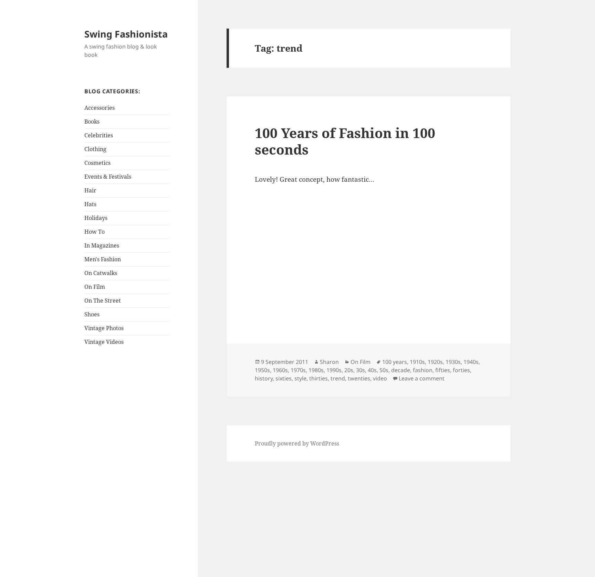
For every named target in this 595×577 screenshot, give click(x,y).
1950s (262, 370)
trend (338, 378)
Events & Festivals (107, 176)
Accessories (99, 108)
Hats (90, 204)
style (300, 378)
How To (94, 231)
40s (372, 370)
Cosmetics (97, 163)
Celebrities (98, 135)
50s (383, 370)
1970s (298, 370)
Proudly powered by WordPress (297, 443)
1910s (417, 362)
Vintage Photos (104, 328)
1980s (316, 370)
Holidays (95, 218)
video (380, 378)
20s (348, 370)
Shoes (92, 314)
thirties (318, 378)
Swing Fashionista (126, 34)
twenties (359, 378)
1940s (471, 362)
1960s (280, 370)
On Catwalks (100, 273)
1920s (435, 362)
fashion (422, 370)
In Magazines (101, 245)
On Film (94, 287)
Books (92, 121)
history (264, 378)
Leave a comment (422, 378)
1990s (334, 370)
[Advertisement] (127, 461)
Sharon (329, 362)
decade (400, 370)
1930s (453, 362)
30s (360, 370)
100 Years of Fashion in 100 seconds (345, 141)
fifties (442, 370)
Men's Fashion (102, 259)
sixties (283, 378)
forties (461, 370)
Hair (90, 190)
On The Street (102, 300)
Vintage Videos (104, 342)
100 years (394, 362)
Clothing (95, 149)
